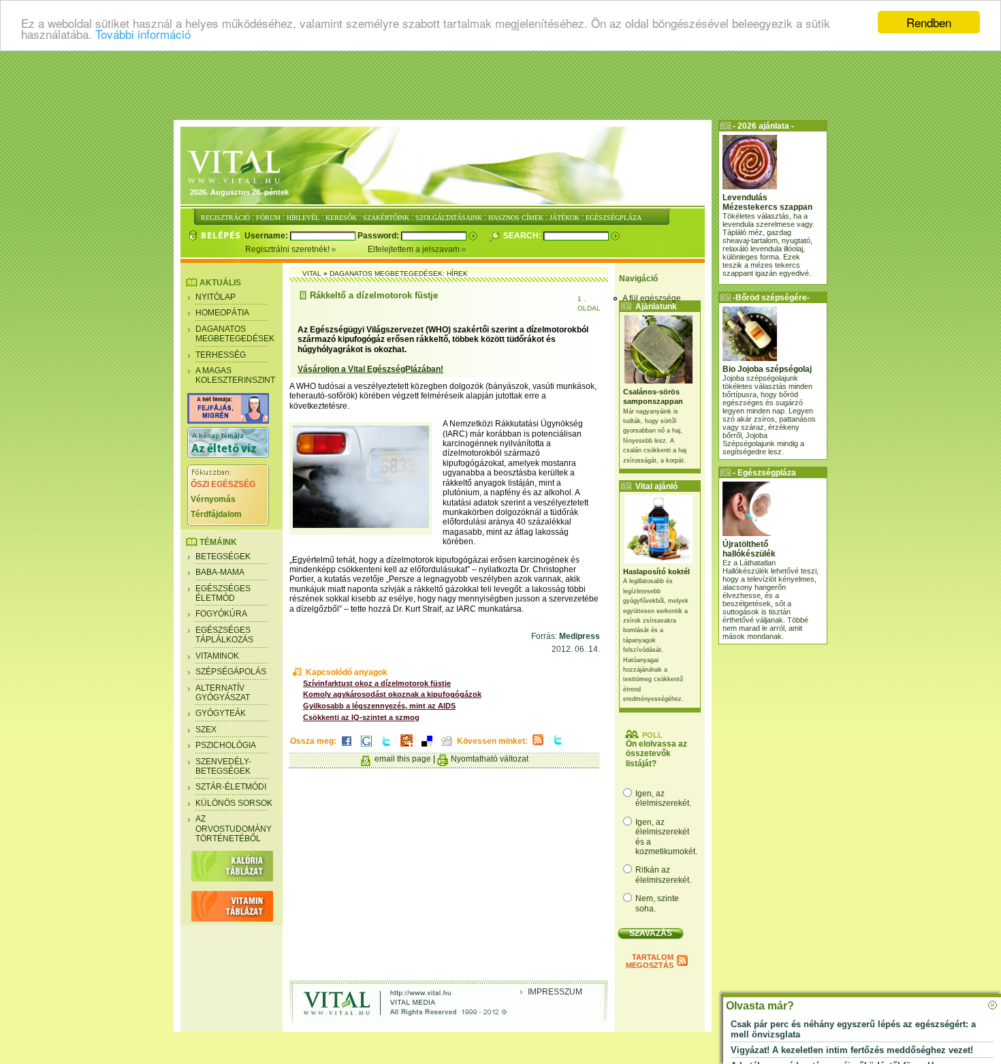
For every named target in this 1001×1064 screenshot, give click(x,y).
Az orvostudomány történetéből (233, 828)
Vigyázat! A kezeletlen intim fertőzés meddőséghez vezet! (852, 1050)
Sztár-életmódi (230, 787)
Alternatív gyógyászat (222, 692)
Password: (379, 235)
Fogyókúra (221, 614)
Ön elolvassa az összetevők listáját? (656, 753)
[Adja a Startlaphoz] (406, 747)
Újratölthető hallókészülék (749, 549)
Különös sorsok (233, 803)
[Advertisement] (500, 85)
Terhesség (220, 355)
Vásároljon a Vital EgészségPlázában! (370, 369)
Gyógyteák (220, 713)
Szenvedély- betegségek (223, 766)
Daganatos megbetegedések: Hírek (399, 273)
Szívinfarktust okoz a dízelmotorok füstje (377, 683)
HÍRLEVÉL (303, 217)
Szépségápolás (230, 671)
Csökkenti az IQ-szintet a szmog (361, 717)
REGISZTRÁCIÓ (225, 217)
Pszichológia (225, 745)
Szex (206, 729)
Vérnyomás (213, 499)
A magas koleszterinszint (235, 375)
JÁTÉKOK (564, 217)
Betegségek (223, 556)
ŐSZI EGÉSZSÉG (223, 484)
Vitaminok (217, 656)
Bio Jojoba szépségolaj (767, 369)
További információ (143, 34)
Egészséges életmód (223, 593)
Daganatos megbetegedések (234, 333)
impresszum (555, 992)
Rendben (928, 22)
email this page (403, 759)
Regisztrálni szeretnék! (288, 249)
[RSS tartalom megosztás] (538, 746)
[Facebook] (346, 747)
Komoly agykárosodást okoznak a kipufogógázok (392, 694)
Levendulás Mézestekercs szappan (767, 202)
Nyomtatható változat (489, 759)
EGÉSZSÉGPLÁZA (613, 217)
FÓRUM (268, 217)
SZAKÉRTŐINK (386, 217)
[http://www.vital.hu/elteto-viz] (228, 455)
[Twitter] (386, 747)
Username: (267, 235)
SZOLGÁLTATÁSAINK (448, 217)
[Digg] (447, 747)
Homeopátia (222, 312)
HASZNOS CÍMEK (515, 217)
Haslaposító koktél (656, 571)
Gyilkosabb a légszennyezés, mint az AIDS (379, 706)
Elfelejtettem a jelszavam (415, 249)
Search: (523, 235)
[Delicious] (427, 747)
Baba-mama (219, 572)
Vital (311, 273)
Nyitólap (215, 297)
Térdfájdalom (216, 514)
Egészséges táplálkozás (224, 634)
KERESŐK (341, 217)
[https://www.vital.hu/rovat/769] (228, 421)
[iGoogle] (366, 747)
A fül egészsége (651, 298)
